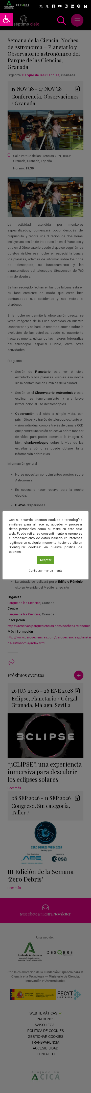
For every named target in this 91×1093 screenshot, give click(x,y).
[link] (6, 19)
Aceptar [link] (45, 560)
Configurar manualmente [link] (45, 570)
